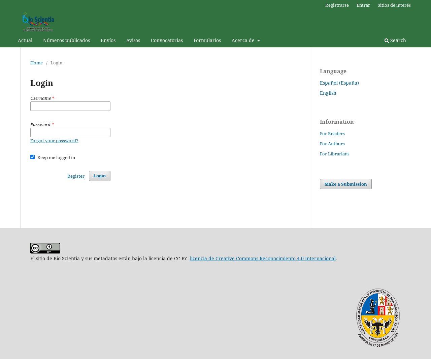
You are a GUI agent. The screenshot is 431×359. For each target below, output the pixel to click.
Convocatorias (167, 40)
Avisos (133, 40)
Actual (25, 40)
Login (100, 175)
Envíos (108, 40)
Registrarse (337, 5)
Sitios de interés (394, 5)
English (328, 93)
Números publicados (66, 40)
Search (397, 40)
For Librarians (335, 154)
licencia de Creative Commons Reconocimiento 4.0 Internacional (263, 258)
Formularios (207, 40)
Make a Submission (346, 184)
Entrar (363, 5)
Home (36, 63)
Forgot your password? (54, 141)
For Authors (332, 144)
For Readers (332, 133)
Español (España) (339, 83)
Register (76, 176)
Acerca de (244, 40)
